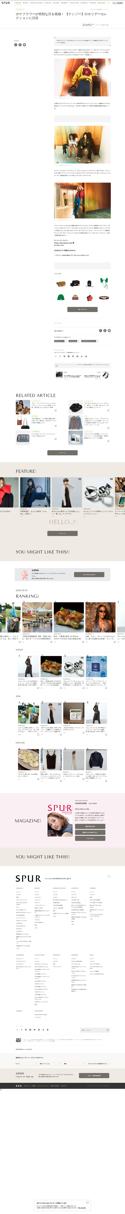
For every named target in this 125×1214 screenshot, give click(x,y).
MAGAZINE (101, 3)
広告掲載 (33, 1085)
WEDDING (84, 3)
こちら (53, 1040)
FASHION (18, 3)
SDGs (108, 3)
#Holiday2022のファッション (88, 341)
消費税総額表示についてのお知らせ (24, 1049)
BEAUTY (25, 3)
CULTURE (56, 3)
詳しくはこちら (82, 1208)
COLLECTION (74, 3)
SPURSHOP (63, 1085)
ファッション (62, 364)
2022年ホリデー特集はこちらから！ (65, 250)
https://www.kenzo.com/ (63, 243)
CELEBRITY (64, 3)
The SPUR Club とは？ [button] (89, 574)
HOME (56, 364)
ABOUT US (27, 1085)
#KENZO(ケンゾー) (59, 341)
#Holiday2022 (72, 341)
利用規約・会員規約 (54, 1085)
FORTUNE (92, 3)
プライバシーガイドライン (43, 1085)
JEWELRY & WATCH (36, 3)
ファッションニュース (71, 364)
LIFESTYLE (47, 3)
